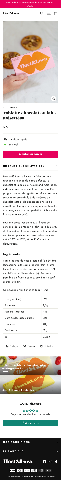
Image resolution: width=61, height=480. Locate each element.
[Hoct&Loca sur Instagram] (50, 461)
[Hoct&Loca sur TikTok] (56, 461)
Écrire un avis (31, 423)
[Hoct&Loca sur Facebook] (44, 461)
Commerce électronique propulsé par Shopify (39, 476)
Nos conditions (16, 442)
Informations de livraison (24, 166)
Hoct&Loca (10, 107)
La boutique (13, 451)
